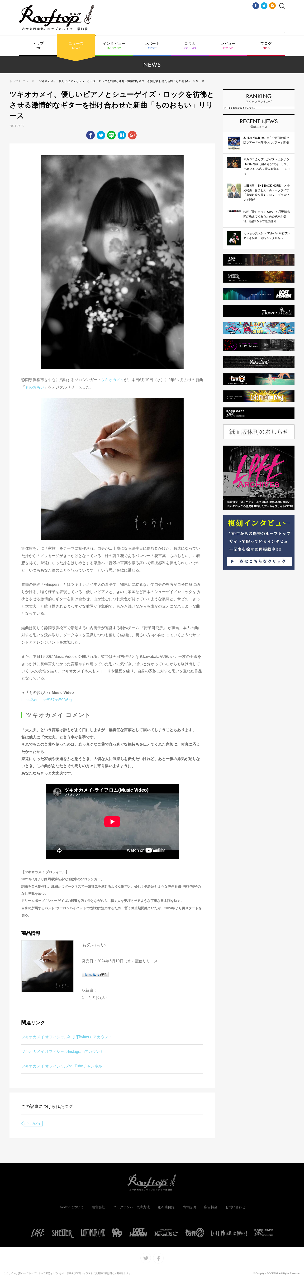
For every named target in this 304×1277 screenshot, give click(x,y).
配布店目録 (166, 1207)
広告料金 (210, 1207)
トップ (38, 45)
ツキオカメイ (112, 380)
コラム (190, 45)
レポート (152, 45)
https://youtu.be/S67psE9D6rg (46, 700)
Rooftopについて (71, 1207)
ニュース (76, 45)
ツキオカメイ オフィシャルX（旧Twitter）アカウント (66, 1037)
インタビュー (114, 45)
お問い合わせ (235, 1207)
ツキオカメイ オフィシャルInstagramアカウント (62, 1052)
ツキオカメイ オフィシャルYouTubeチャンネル (61, 1066)
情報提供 (189, 1207)
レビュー (228, 45)
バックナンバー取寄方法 (131, 1207)
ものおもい (34, 387)
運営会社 (98, 1207)
